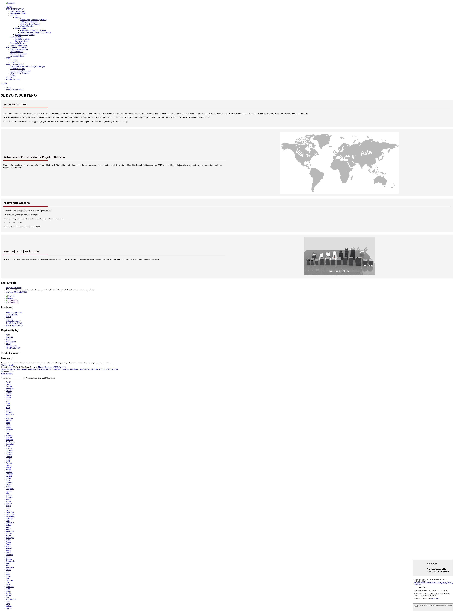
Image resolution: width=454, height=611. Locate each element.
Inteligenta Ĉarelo (21, 41)
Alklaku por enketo (8, 365)
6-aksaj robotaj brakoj (18, 13)
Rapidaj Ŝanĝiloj (21, 28)
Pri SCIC (13, 60)
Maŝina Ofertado (16, 52)
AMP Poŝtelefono (59, 367)
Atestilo (8, 339)
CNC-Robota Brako (44, 369)
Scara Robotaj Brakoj (18, 11)
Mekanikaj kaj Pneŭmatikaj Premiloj (33, 20)
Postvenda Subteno (17, 69)
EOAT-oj (13, 15)
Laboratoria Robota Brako (88, 369)
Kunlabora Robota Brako (26, 369)
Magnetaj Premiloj (27, 26)
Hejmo (8, 87)
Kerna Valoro (15, 62)
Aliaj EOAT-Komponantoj (25, 35)
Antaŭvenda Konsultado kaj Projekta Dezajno (27, 67)
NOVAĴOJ (10, 77)
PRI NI (8, 58)
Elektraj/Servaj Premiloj (29, 22)
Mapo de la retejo (44, 367)
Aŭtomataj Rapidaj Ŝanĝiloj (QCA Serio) (35, 32)
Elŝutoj (13, 75)
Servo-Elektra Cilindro (18, 45)
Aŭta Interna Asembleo (19, 50)
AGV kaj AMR (16, 37)
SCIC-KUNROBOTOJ (15, 9)
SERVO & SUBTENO (14, 64)
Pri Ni (8, 335)
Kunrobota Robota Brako (108, 369)
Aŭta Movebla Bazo (22, 39)
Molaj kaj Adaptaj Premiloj (30, 24)
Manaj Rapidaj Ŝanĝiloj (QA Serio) (33, 30)
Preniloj (18, 18)
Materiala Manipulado (18, 54)
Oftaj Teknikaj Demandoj (19, 73)
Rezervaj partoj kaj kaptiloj (20, 71)
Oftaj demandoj (11, 346)
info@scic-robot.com (13, 288)
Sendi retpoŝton (7, 373)
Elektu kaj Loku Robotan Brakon (65, 369)
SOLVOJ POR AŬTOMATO (17, 47)
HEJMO (9, 7)
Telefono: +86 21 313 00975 (16, 292)
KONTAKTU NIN (13, 79)
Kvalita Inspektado (17, 56)
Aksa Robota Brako (8, 369)
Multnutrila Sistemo (17, 43)
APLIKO (9, 337)
